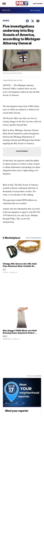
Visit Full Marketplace (33, 238)
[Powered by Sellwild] (37, 376)
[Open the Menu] (4, 3)
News (6, 20)
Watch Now (37, 3)
